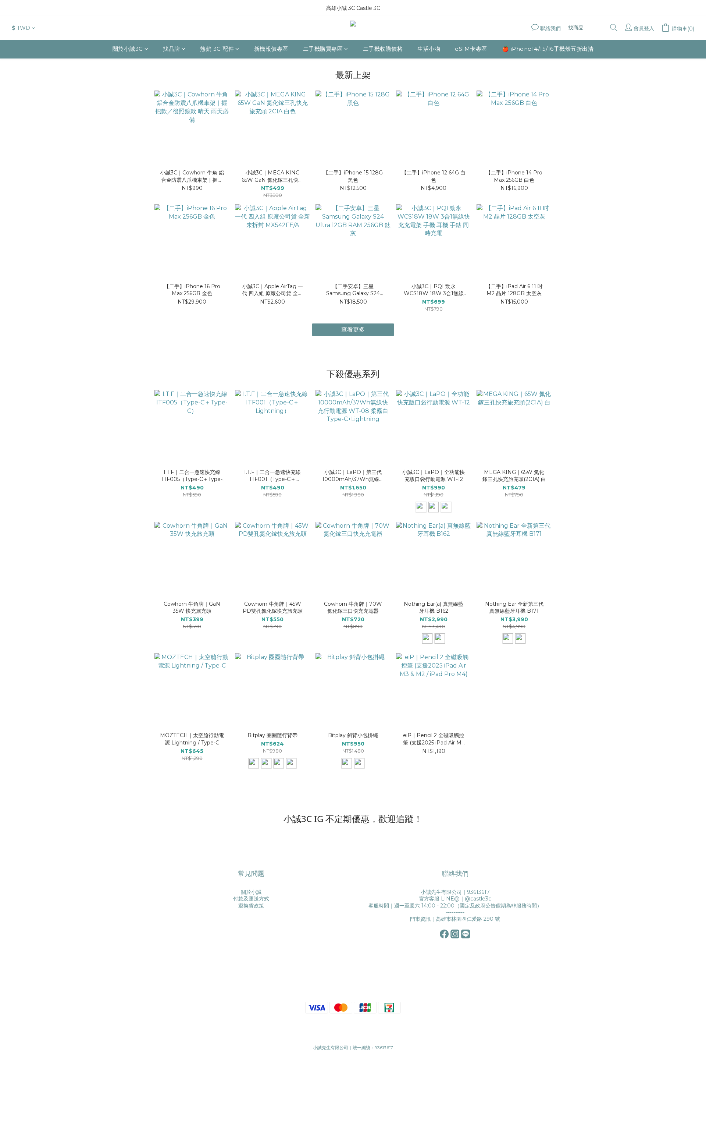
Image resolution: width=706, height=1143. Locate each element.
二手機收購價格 (383, 48)
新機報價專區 (271, 48)
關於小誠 (251, 892)
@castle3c (478, 898)
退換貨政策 (251, 905)
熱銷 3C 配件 (217, 48)
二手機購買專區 (323, 48)
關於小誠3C (128, 48)
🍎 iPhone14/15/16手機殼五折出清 (548, 48)
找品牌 (171, 48)
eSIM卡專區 (471, 48)
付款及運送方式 (251, 898)
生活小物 (428, 48)
